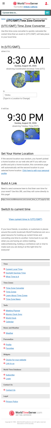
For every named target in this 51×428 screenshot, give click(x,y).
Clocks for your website (16, 360)
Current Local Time (14, 269)
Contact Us (10, 390)
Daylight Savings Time (16, 273)
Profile (8, 345)
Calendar (10, 322)
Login (8, 379)
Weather (9, 333)
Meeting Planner (13, 311)
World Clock (11, 318)
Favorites (10, 348)
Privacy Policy (12, 401)
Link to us (10, 363)
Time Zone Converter (14, 19)
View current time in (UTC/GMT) (25, 219)
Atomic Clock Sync (14, 314)
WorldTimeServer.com (25, 3)
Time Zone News (13, 299)
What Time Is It (12, 277)
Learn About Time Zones (16, 295)
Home (3, 19)
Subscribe (10, 375)
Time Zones (11, 292)
